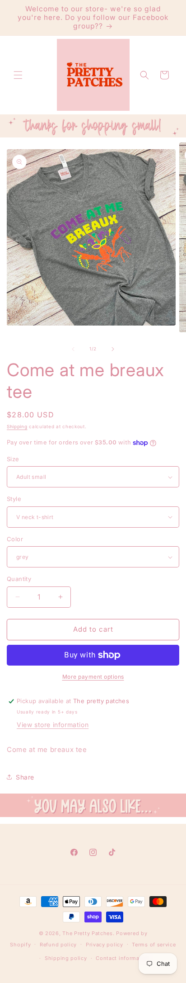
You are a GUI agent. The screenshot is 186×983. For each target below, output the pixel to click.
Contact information (123, 958)
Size (13, 459)
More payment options (93, 676)
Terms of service (154, 944)
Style (14, 498)
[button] (18, 75)
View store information (52, 724)
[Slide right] (113, 349)
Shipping (17, 426)
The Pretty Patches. (88, 933)
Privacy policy (104, 944)
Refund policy (58, 944)
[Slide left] (73, 349)
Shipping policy (66, 958)
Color (15, 539)
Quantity (19, 578)
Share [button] (25, 777)
